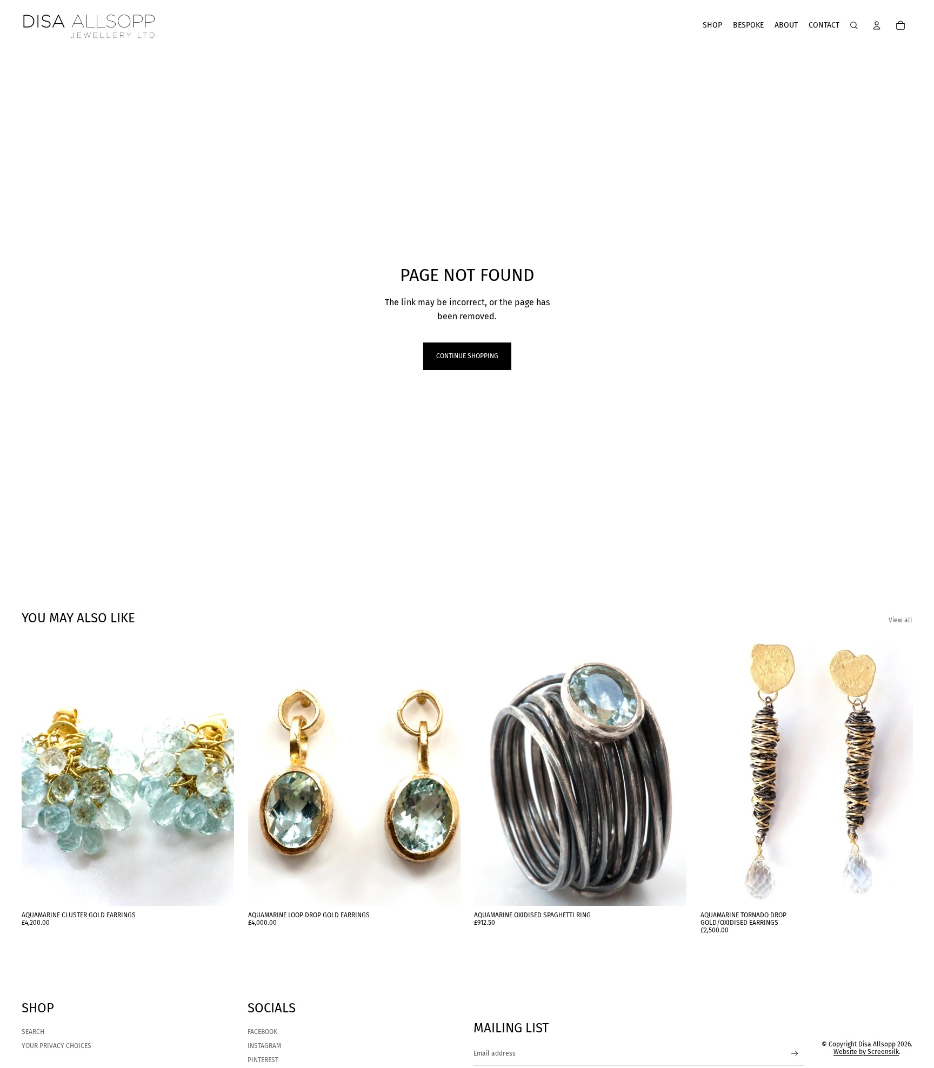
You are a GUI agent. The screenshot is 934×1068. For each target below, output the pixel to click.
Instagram (264, 1046)
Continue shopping (467, 356)
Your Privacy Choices (56, 1046)
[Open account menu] (877, 25)
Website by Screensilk (866, 1052)
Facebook (262, 1032)
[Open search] (854, 25)
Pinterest (263, 1060)
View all (900, 620)
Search (33, 1032)
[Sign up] (794, 1053)
